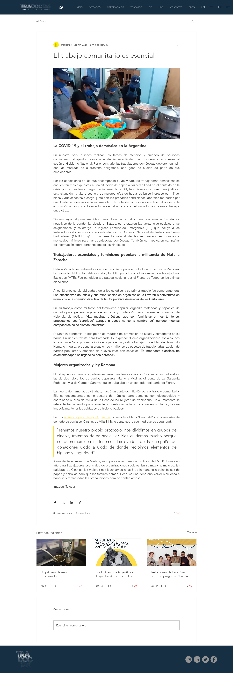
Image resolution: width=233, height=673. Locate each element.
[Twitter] (205, 659)
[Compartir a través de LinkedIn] (71, 502)
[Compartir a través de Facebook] (55, 502)
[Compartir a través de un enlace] (80, 502)
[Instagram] (188, 659)
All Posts (41, 21)
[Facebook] (213, 659)
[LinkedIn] (197, 659)
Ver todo (192, 532)
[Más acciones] (178, 45)
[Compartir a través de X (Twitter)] (63, 502)
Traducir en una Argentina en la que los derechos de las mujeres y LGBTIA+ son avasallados (115, 574)
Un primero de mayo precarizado (55, 574)
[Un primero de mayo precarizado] (61, 552)
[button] (192, 21)
